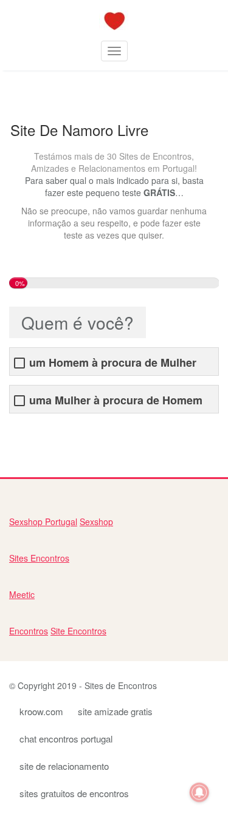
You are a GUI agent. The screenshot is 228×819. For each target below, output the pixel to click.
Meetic (22, 594)
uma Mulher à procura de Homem (115, 400)
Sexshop (96, 521)
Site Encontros (78, 631)
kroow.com (41, 711)
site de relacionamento (64, 766)
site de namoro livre (47, 432)
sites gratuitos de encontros (74, 793)
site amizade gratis (115, 711)
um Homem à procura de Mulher (112, 363)
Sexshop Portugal (43, 521)
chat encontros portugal (65, 738)
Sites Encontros (39, 558)
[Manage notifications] (199, 792)
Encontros (28, 631)
